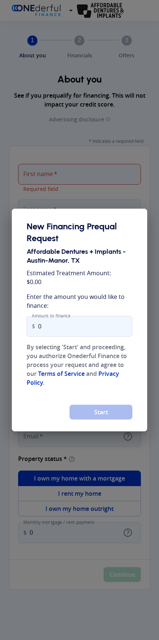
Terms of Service (61, 374)
